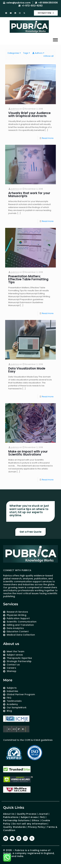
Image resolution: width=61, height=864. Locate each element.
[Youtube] (11, 13)
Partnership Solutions (16, 820)
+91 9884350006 (48, 2)
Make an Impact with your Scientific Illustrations (28, 453)
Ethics (35, 820)
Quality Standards (14, 827)
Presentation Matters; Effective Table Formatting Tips (28, 279)
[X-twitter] (24, 13)
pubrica (15, 108)
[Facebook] (6, 13)
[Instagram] (20, 13)
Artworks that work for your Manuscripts (29, 194)
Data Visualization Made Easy (26, 370)
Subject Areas (29, 817)
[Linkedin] (15, 13)
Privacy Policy (36, 827)
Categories (13, 53)
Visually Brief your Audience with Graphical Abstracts (29, 114)
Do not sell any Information (30, 823)
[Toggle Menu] (55, 39)
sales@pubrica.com (18, 2)
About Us (9, 813)
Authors (39, 53)
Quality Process (26, 813)
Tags (25, 53)
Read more (47, 138)
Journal (43, 813)
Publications (10, 817)
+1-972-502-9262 (32, 5)
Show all (49, 55)
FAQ (42, 817)
